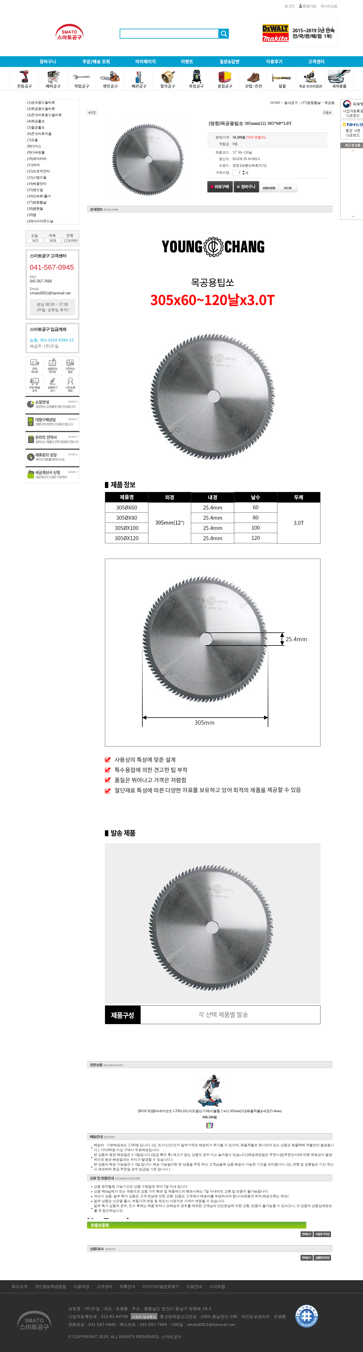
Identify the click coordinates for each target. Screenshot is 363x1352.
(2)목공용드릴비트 (41, 109)
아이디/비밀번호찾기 (160, 1286)
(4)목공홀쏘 (36, 121)
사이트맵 (217, 1286)
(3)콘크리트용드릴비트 (44, 115)
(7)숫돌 (32, 140)
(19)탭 (31, 215)
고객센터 (104, 1286)
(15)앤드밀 (35, 190)
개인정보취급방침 (50, 1286)
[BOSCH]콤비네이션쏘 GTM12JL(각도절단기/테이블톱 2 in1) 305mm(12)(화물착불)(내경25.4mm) (210, 1111)
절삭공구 (291, 103)
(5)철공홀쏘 (36, 127)
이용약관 (81, 1286)
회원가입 (309, 6)
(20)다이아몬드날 (40, 221)
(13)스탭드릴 (37, 177)
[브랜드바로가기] (253, 165)
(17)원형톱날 (37, 202)
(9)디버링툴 (36, 152)
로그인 (289, 6)
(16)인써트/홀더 (39, 196)
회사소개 (20, 1286)
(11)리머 (33, 165)
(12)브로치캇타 (38, 171)
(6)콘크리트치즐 (39, 134)
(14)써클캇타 (37, 184)
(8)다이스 (34, 146)
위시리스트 (328, 6)
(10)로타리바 (37, 159)
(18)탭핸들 (35, 209)
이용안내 (194, 1286)
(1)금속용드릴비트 (41, 102)
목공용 (329, 103)
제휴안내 (127, 1286)
